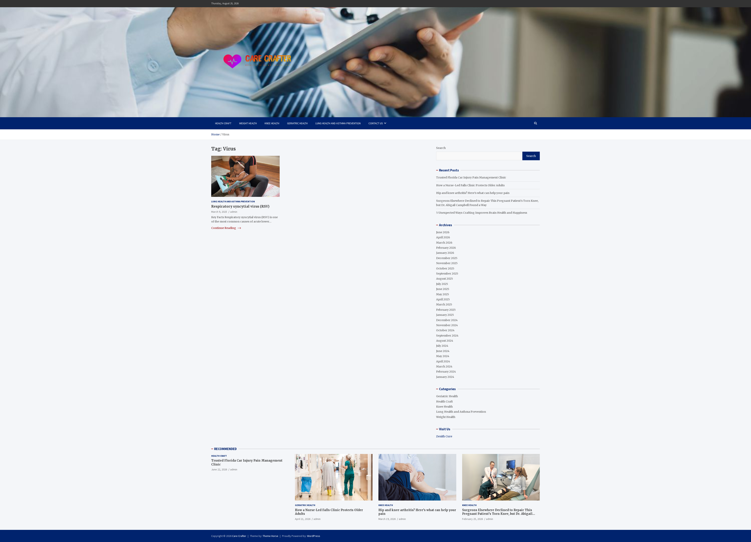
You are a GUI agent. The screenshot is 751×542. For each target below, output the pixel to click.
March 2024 (444, 366)
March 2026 (444, 242)
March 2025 (444, 304)
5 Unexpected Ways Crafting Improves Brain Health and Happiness (481, 212)
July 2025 (442, 284)
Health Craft (223, 123)
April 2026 (443, 237)
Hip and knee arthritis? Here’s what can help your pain (472, 193)
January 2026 (445, 253)
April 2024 (443, 361)
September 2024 (447, 335)
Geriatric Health (297, 123)
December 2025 (446, 258)
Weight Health (248, 123)
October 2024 (445, 330)
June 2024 (442, 351)
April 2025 (443, 299)
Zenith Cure (444, 436)
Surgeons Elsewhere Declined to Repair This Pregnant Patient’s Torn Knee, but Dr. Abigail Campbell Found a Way (497, 513)
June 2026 (442, 232)
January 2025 (445, 315)
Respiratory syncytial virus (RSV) (240, 206)
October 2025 (445, 268)
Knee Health (272, 123)
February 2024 (446, 371)
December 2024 (447, 320)
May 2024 (442, 356)
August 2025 (444, 278)
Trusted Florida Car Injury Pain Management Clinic (471, 177)
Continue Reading (224, 228)
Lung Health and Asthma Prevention (338, 123)
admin (233, 211)
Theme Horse (270, 536)
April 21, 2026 (302, 519)
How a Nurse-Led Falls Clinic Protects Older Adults (470, 185)
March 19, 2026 (387, 519)
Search (441, 148)
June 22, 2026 (219, 469)
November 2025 (447, 263)
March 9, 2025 (219, 211)
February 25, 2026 (472, 519)
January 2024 (445, 377)
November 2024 (447, 325)
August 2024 (444, 340)
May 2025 (442, 294)
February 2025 (446, 310)
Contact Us (375, 123)
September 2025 (447, 273)
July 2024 (442, 346)
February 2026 (446, 247)
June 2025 (442, 289)
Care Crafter (239, 536)
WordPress (313, 536)
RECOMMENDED (225, 449)
